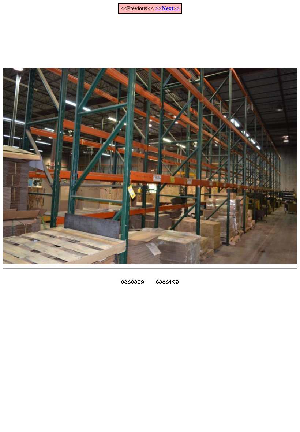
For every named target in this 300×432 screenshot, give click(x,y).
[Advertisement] (150, 37)
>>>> (167, 8)
